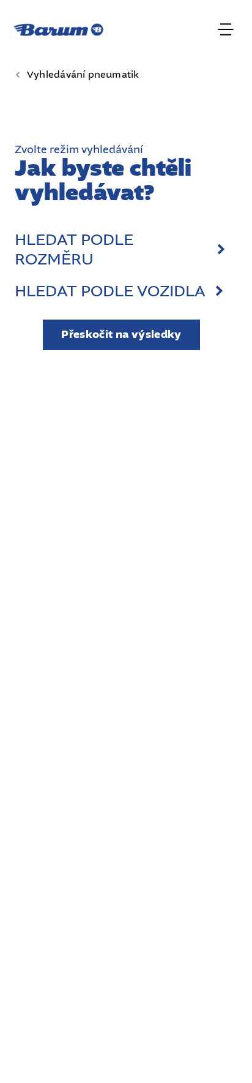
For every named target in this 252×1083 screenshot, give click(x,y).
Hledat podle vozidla (110, 291)
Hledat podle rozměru (74, 249)
